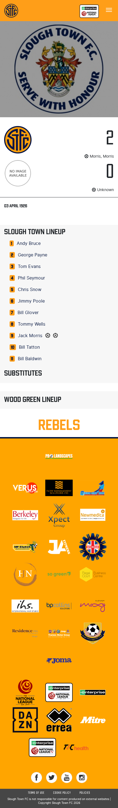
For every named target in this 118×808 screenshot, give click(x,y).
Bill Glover (28, 313)
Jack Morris (30, 336)
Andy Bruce (29, 243)
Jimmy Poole (31, 301)
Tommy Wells (31, 324)
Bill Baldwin (29, 359)
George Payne (32, 255)
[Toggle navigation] (109, 9)
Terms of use (36, 793)
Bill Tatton (29, 347)
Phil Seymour (31, 278)
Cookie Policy (62, 793)
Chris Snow (29, 289)
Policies (85, 793)
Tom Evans (29, 266)
